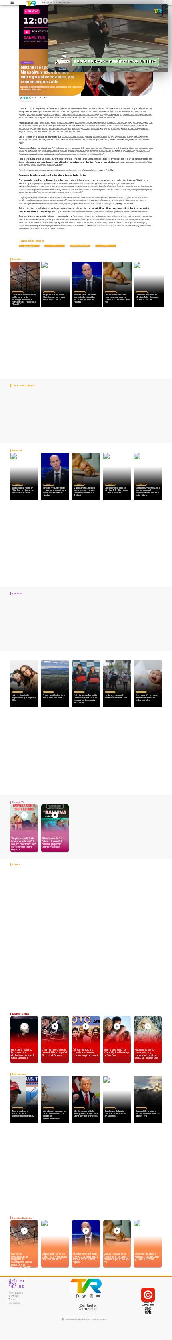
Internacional (18, 1107)
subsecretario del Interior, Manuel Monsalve (29, 246)
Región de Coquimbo (48, 691)
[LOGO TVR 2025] (31, 2)
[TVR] (12, 2)
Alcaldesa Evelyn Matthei (80, 245)
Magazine (18, 291)
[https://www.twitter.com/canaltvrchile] (84, 1297)
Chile (54, 245)
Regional (79, 691)
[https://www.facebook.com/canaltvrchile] (77, 1296)
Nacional (27, 62)
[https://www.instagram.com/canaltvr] (91, 1297)
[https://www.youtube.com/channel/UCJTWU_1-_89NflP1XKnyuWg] (98, 1297)
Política (105, 245)
